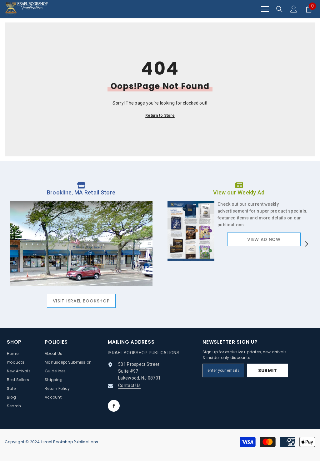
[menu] (265, 9)
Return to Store (160, 115)
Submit (267, 370)
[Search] (279, 9)
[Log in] (293, 9)
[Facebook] (114, 406)
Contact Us (129, 385)
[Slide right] (306, 244)
